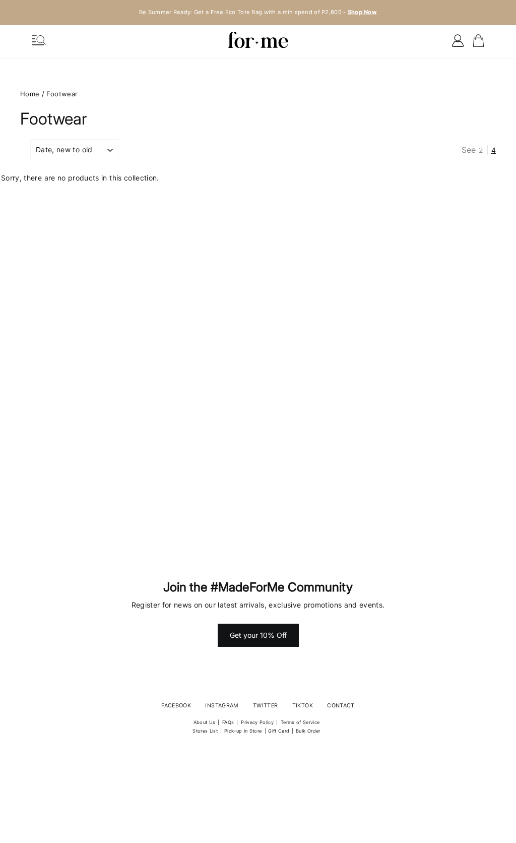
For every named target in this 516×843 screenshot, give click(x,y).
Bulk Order (308, 731)
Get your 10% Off (258, 635)
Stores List (205, 731)
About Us (205, 722)
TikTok (302, 705)
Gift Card (278, 731)
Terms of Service (300, 722)
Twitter (265, 705)
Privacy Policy (257, 722)
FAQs (228, 722)
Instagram (221, 705)
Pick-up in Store (243, 731)
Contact (340, 705)
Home (29, 94)
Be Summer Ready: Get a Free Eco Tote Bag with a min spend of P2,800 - (258, 12)
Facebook (176, 705)
